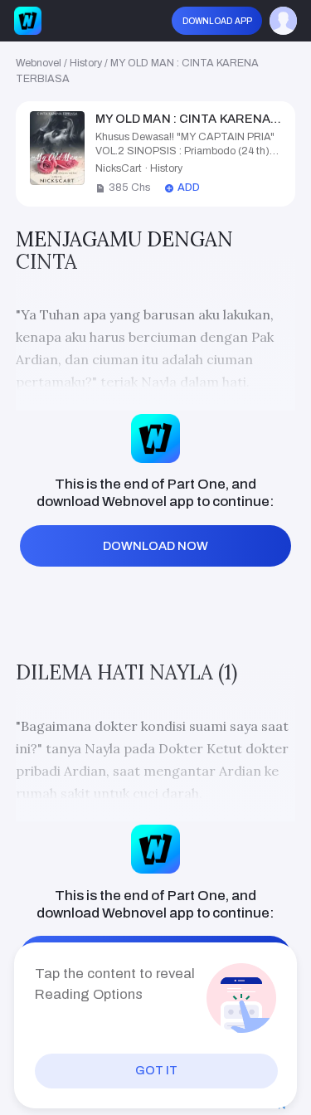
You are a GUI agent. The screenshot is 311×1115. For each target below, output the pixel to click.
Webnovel (38, 63)
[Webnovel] (28, 21)
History (86, 63)
